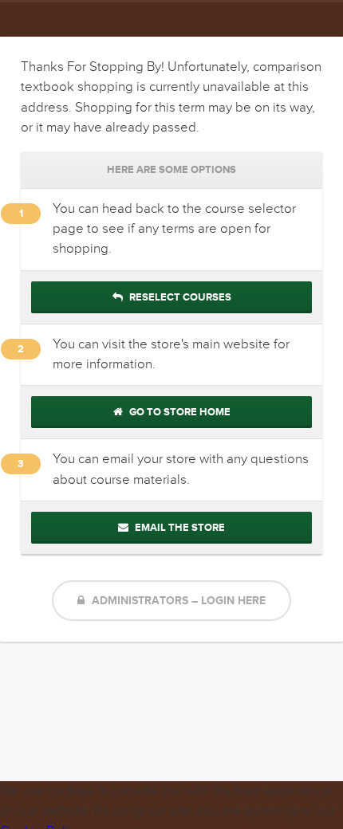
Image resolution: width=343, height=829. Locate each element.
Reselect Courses (179, 297)
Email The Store (178, 527)
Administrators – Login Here (177, 600)
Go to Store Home (179, 412)
